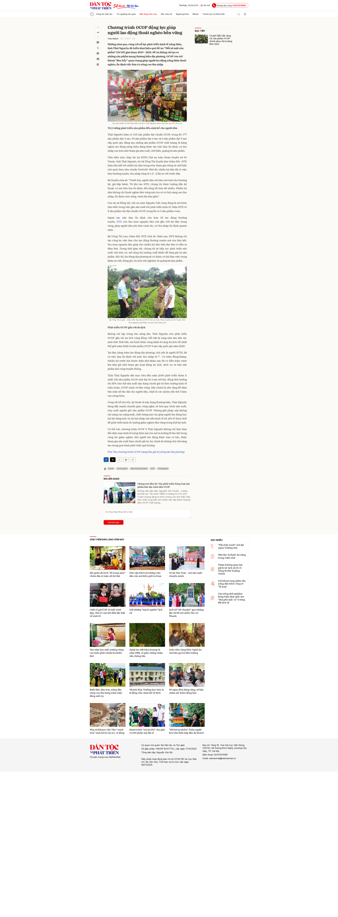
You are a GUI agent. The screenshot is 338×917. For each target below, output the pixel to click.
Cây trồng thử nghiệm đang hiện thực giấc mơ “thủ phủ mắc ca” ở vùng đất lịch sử (231, 598)
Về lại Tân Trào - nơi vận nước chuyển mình (185, 574)
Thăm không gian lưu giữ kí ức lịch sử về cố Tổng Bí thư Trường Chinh (230, 569)
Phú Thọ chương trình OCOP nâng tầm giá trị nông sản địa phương (146, 451)
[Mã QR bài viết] (98, 64)
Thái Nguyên (163, 469)
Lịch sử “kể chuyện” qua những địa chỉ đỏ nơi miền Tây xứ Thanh (186, 612)
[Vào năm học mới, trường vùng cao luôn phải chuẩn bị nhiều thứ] (107, 635)
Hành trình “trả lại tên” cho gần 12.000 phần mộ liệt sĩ (147, 731)
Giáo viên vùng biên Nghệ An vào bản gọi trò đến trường (185, 651)
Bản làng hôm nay (148, 14)
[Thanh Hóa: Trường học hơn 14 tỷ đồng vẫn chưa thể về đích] (147, 675)
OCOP (111, 469)
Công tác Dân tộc (104, 14)
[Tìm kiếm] (238, 14)
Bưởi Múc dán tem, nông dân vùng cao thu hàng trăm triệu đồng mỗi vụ (106, 692)
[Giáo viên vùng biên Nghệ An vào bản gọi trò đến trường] (187, 635)
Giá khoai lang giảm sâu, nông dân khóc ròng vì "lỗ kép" (232, 583)
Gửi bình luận (113, 522)
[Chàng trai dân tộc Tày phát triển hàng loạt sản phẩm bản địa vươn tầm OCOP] (119, 492)
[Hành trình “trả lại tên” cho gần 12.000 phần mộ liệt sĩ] (147, 715)
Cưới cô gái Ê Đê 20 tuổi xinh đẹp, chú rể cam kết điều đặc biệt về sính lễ (107, 612)
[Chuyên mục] (245, 14)
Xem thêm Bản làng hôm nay (107, 539)
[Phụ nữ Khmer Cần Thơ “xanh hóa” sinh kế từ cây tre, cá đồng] (107, 715)
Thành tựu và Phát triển (214, 14)
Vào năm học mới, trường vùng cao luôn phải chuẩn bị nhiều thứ (107, 652)
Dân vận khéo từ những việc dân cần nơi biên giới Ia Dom (145, 574)
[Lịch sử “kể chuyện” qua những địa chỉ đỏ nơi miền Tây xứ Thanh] (187, 595)
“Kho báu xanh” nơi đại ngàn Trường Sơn (231, 546)
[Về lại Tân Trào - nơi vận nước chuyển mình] (187, 558)
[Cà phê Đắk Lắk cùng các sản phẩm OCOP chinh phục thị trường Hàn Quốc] (201, 39)
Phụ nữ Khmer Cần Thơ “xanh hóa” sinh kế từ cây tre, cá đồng (107, 731)
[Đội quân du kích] (107, 558)
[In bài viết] (98, 59)
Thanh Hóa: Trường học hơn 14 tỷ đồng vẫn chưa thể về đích (146, 691)
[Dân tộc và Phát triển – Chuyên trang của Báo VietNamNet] (100, 5)
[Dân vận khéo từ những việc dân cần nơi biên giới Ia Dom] (147, 558)
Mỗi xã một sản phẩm (139, 469)
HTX (119, 221)
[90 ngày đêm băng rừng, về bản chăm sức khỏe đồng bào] (187, 675)
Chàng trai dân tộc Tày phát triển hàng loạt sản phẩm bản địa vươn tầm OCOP (163, 485)
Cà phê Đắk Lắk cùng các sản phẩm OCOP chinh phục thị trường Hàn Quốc (220, 39)
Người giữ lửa (182, 14)
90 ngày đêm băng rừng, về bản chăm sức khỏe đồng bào (186, 691)
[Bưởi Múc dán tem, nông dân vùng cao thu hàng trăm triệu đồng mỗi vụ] (107, 675)
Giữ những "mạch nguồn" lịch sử (146, 611)
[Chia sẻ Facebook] (98, 42)
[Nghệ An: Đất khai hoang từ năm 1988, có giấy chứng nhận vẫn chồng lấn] (147, 635)
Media (196, 14)
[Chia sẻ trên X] (98, 48)
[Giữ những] (147, 595)
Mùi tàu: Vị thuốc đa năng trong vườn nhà (232, 556)
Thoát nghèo (122, 469)
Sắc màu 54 (166, 14)
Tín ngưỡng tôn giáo (126, 14)
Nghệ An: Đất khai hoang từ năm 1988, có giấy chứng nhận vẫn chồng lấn (146, 652)
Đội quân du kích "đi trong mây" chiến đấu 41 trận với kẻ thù (107, 574)
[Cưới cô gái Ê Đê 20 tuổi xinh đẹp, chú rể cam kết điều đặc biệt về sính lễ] (107, 595)
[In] (126, 459)
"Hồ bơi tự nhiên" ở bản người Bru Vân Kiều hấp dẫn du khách (186, 731)
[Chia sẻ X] (113, 459)
